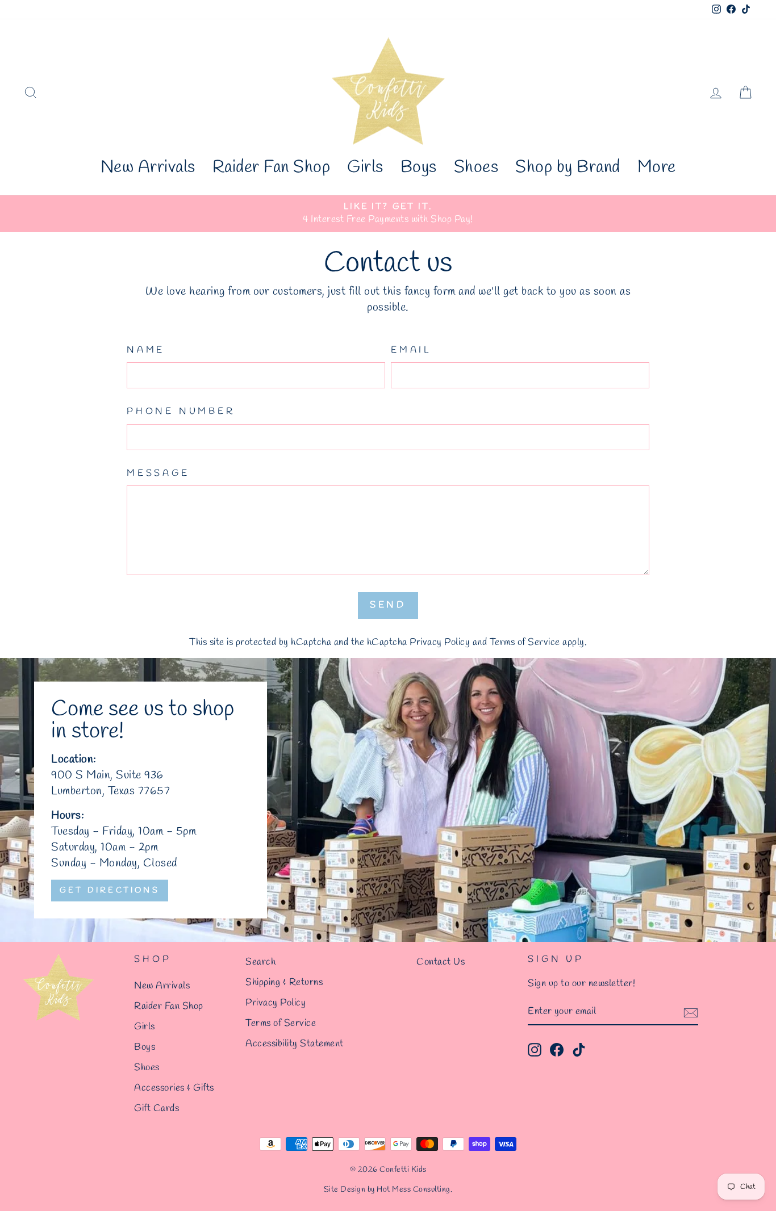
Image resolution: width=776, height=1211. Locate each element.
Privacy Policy (440, 642)
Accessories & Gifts (174, 1088)
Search (260, 962)
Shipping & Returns (284, 982)
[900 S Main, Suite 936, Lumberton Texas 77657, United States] (388, 800)
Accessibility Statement (294, 1043)
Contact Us (440, 962)
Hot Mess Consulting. (414, 1189)
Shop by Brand (567, 167)
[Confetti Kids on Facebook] (557, 1049)
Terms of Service (525, 642)
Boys (418, 167)
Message (158, 473)
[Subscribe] (690, 1012)
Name (146, 350)
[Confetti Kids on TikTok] (579, 1049)
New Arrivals (148, 167)
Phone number (181, 411)
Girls (365, 167)
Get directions (110, 890)
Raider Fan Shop (271, 167)
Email (411, 350)
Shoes (476, 167)
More (656, 167)
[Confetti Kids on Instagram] (534, 1049)
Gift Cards (156, 1108)
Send (388, 605)
